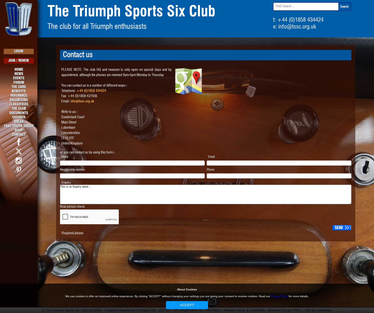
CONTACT (19, 135)
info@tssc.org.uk (297, 27)
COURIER (18, 117)
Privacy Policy (279, 296)
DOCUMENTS (18, 113)
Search (344, 6)
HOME (18, 69)
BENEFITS (19, 91)
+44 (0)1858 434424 (300, 20)
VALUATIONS (19, 100)
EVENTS (18, 78)
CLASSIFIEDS (18, 104)
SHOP (19, 130)
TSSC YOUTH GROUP (19, 126)
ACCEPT (187, 305)
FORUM (18, 82)
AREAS (19, 121)
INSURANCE (18, 95)
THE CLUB (19, 108)
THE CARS (18, 87)
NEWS (18, 74)
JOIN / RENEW (18, 60)
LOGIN (18, 51)
